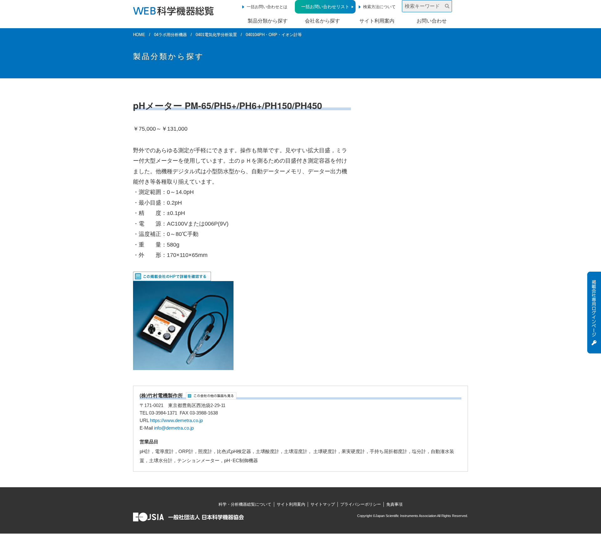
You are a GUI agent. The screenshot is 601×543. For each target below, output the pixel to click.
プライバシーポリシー (360, 504)
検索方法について (379, 6)
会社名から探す (322, 20)
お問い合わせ (432, 20)
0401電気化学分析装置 (216, 34)
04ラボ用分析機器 (170, 34)
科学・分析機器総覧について (244, 504)
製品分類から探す (268, 20)
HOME (139, 34)
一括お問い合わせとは (267, 6)
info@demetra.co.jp (174, 428)
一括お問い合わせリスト (325, 6)
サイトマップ (323, 504)
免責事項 (394, 504)
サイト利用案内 (376, 20)
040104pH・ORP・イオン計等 (274, 34)
